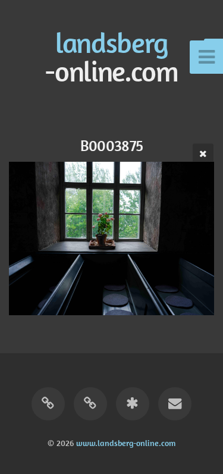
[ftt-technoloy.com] (48, 403)
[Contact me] (174, 403)
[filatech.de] (90, 403)
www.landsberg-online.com (125, 443)
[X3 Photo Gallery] (132, 403)
